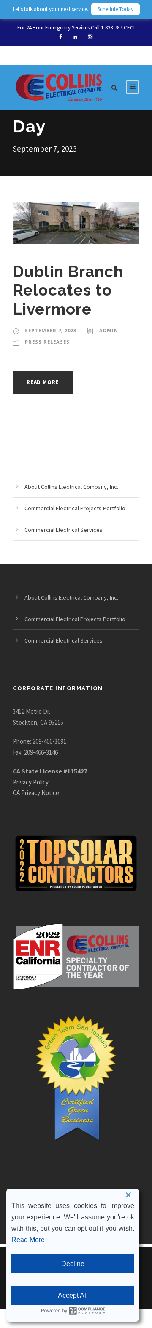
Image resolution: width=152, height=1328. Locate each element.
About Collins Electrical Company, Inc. (71, 487)
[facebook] (61, 36)
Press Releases (47, 342)
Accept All (73, 1295)
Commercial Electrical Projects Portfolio (74, 508)
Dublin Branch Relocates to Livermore (68, 290)
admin (108, 330)
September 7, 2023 (50, 330)
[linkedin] (75, 36)
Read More (43, 382)
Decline (72, 1263)
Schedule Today (115, 9)
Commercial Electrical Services (63, 529)
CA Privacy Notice (36, 793)
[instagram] (90, 36)
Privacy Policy (31, 782)
